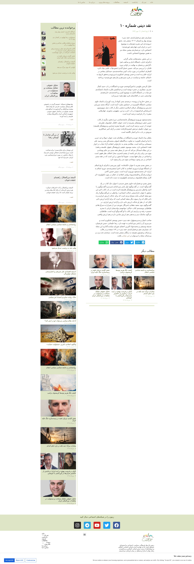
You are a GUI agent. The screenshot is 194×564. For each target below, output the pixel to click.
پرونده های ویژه (104, 2)
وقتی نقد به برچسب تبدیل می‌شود (63, 73)
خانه (151, 2)
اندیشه (126, 2)
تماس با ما (81, 2)
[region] (97, 558)
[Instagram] (77, 525)
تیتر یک (144, 2)
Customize (30, 560)
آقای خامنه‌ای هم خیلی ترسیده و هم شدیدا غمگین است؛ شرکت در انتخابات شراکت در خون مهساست (63, 50)
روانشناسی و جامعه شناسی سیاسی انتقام (144, 271)
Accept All (9, 560)
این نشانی (125, 236)
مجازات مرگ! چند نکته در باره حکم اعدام (145, 292)
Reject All (19, 560)
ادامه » (71, 119)
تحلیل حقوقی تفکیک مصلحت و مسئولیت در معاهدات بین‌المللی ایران (101, 294)
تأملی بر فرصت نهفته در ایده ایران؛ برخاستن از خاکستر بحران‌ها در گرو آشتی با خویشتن (122, 295)
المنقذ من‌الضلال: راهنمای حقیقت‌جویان (66, 62)
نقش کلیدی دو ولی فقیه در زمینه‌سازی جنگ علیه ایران (100, 271)
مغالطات (116, 2)
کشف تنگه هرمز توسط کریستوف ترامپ (124, 271)
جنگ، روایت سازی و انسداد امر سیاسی (62, 297)
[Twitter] (106, 525)
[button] (84, 534)
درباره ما (92, 2)
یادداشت (135, 2)
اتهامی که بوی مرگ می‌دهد (66, 67)
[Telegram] (87, 525)
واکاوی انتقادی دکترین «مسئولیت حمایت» (61, 344)
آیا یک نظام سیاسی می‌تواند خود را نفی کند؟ (60, 321)
